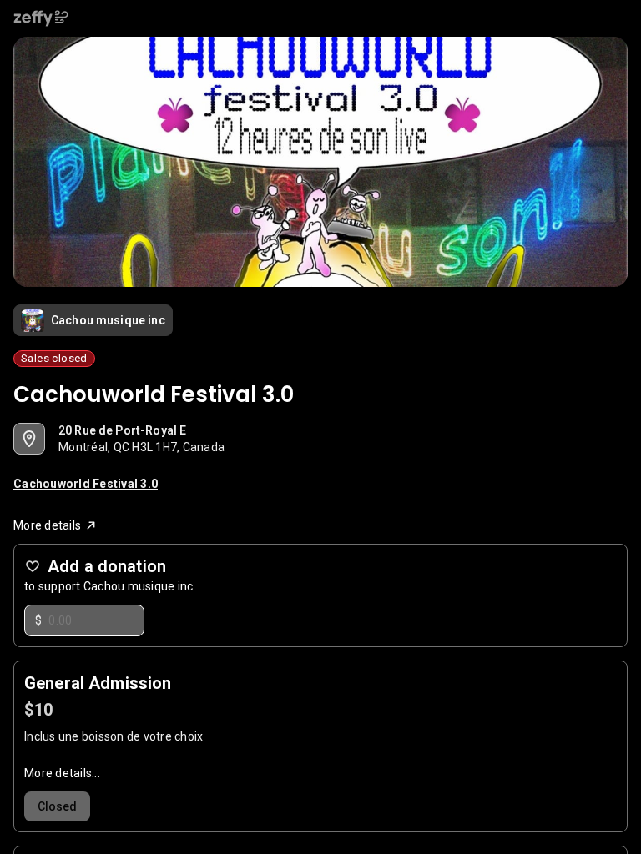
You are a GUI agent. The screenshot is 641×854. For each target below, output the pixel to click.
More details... (62, 773)
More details (47, 525)
